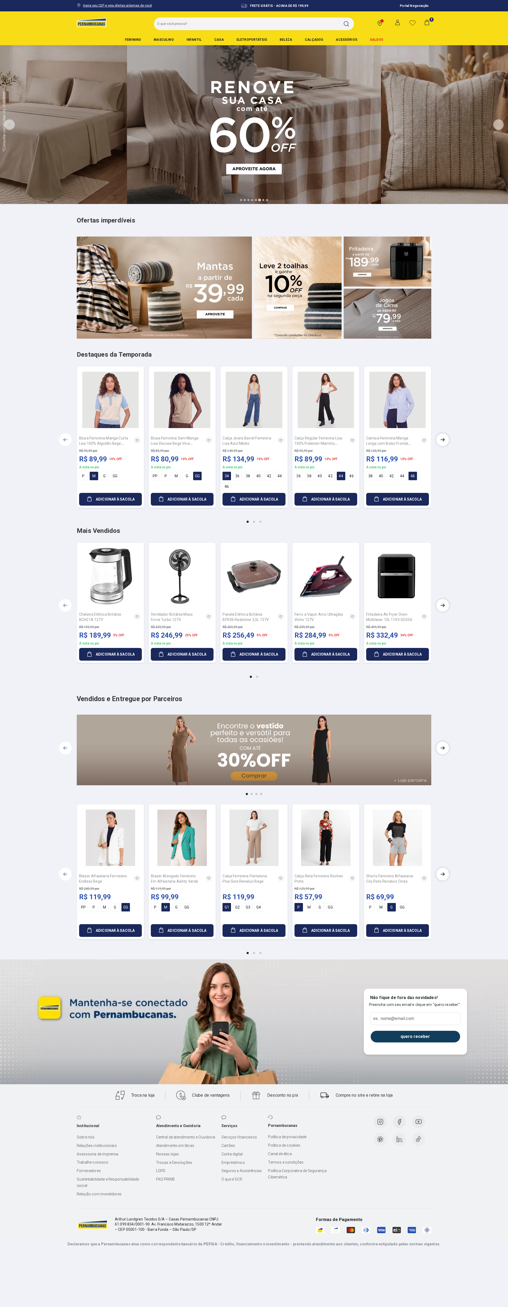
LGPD (161, 1171)
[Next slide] (498, 124)
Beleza (286, 40)
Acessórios (346, 40)
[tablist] (254, 518)
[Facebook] (399, 1121)
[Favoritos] (412, 23)
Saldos (376, 40)
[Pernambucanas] (91, 22)
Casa (219, 40)
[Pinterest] (380, 1139)
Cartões (228, 1145)
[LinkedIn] (399, 1139)
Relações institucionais (97, 1145)
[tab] (241, 200)
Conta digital (232, 1154)
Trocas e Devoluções (174, 1162)
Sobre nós (85, 1137)
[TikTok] (418, 1139)
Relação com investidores (99, 1194)
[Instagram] (380, 1121)
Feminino (133, 40)
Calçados (314, 40)
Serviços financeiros (239, 1137)
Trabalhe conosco (92, 1162)
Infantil (194, 40)
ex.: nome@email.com (393, 1018)
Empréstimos (233, 1162)
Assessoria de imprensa (98, 1154)
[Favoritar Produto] (137, 440)
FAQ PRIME (165, 1179)
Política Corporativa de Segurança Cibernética (297, 1174)
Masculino (164, 40)
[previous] (65, 439)
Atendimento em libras (175, 1145)
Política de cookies (284, 1145)
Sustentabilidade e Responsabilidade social (108, 1182)
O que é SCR (231, 1179)
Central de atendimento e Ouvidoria (185, 1137)
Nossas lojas (167, 1154)
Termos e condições (285, 1162)
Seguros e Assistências (241, 1171)
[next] (442, 439)
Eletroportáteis (252, 40)
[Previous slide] (9, 124)
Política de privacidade (287, 1137)
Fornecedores (89, 1171)
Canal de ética (280, 1154)
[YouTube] (418, 1121)
